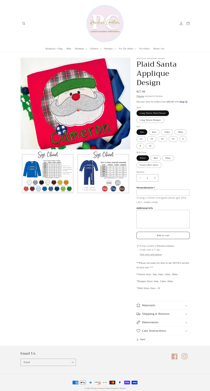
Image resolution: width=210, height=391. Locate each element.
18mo (180, 132)
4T (162, 139)
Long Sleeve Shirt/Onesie (153, 113)
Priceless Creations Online (100, 388)
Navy (168, 158)
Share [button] (142, 339)
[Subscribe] (72, 362)
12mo (167, 132)
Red (156, 158)
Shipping (140, 96)
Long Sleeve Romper (150, 120)
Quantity (140, 172)
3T (152, 139)
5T (173, 139)
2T (141, 139)
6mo (154, 132)
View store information (151, 254)
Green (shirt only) (149, 165)
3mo (142, 132)
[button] (23, 23)
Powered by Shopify (118, 388)
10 (150, 146)
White (143, 158)
